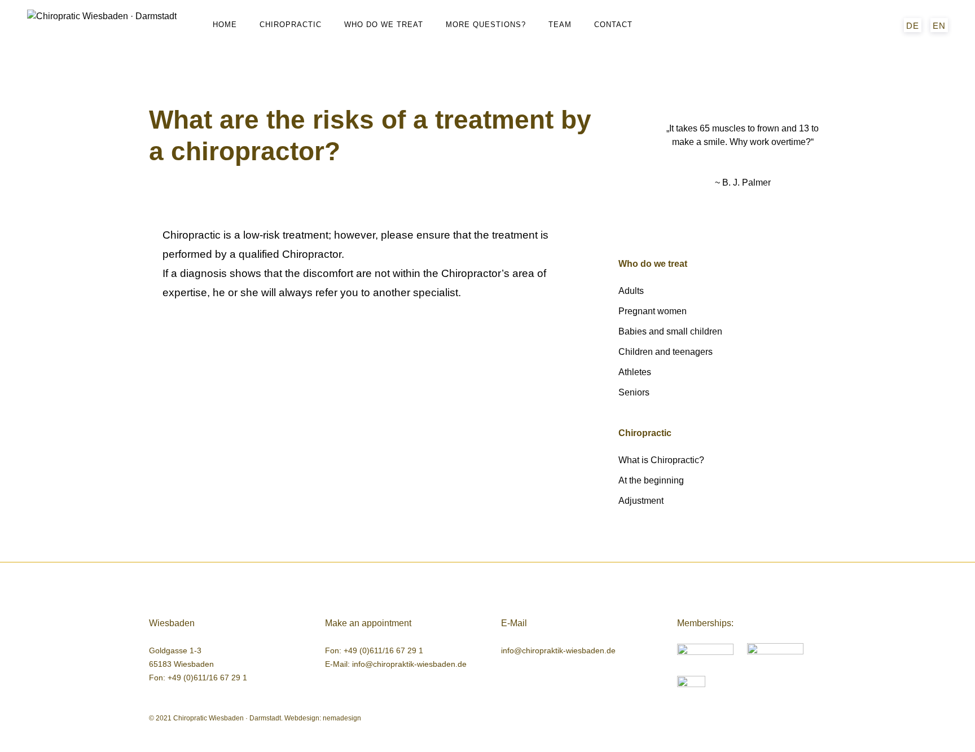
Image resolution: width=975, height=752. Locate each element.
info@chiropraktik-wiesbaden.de (409, 664)
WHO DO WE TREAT (383, 24)
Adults (631, 291)
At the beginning (651, 480)
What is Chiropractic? (661, 460)
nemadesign (342, 718)
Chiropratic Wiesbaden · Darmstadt (227, 718)
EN (939, 25)
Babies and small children (670, 331)
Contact (613, 24)
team (560, 24)
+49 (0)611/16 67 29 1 (207, 677)
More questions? (486, 24)
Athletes (634, 372)
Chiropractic (291, 24)
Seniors (633, 392)
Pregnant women (652, 311)
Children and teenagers (665, 352)
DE (912, 25)
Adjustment (641, 500)
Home (225, 24)
